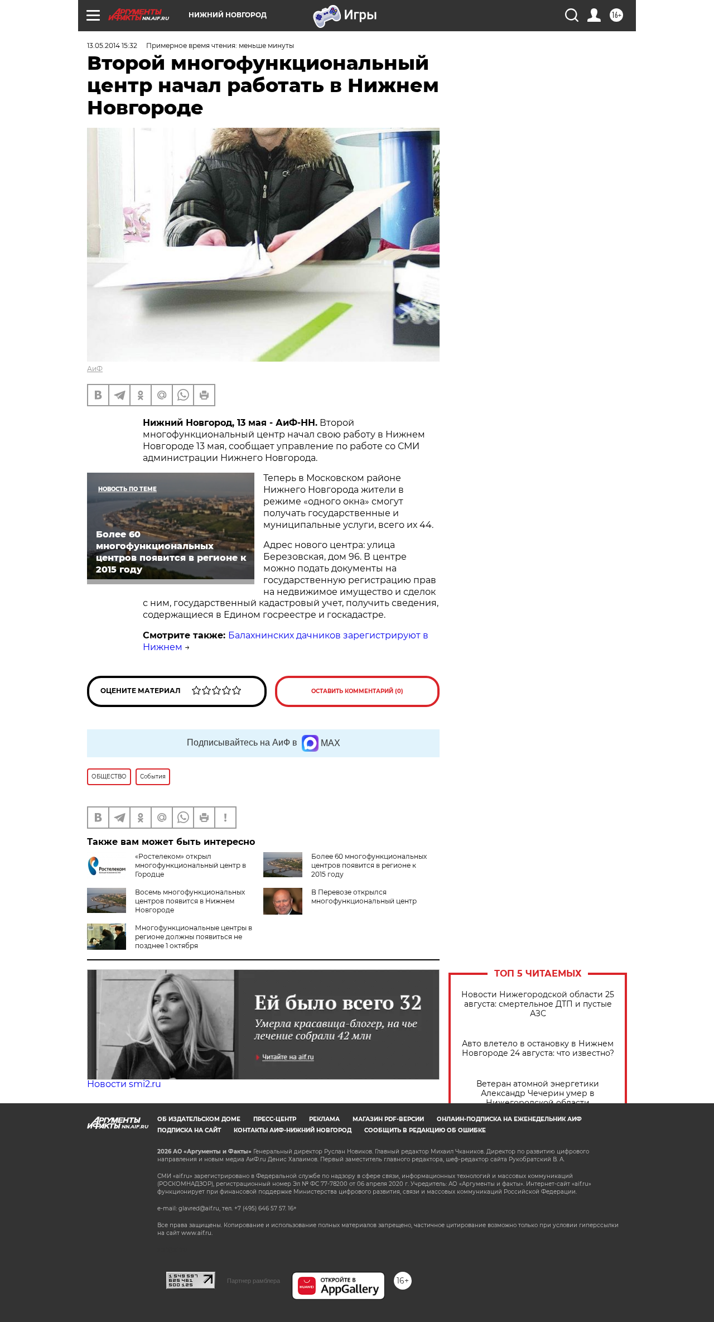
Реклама (324, 1119)
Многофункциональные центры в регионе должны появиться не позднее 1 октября (193, 937)
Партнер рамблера (253, 1280)
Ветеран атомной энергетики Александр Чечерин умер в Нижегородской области (537, 1093)
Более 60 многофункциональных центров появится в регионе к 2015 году (369, 865)
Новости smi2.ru (124, 1084)
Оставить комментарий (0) (357, 691)
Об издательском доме (198, 1119)
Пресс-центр (274, 1119)
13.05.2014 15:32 (112, 45)
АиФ (95, 368)
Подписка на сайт (189, 1130)
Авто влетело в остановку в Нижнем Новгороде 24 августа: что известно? (538, 1048)
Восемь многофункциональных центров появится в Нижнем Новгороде (190, 901)
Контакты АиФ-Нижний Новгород (292, 1130)
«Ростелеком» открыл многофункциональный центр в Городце (190, 865)
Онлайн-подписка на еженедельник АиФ (509, 1119)
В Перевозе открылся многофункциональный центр (364, 896)
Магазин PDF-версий (388, 1119)
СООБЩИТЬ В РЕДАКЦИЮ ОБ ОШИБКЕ (425, 1130)
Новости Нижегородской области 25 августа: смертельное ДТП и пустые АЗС (537, 1004)
